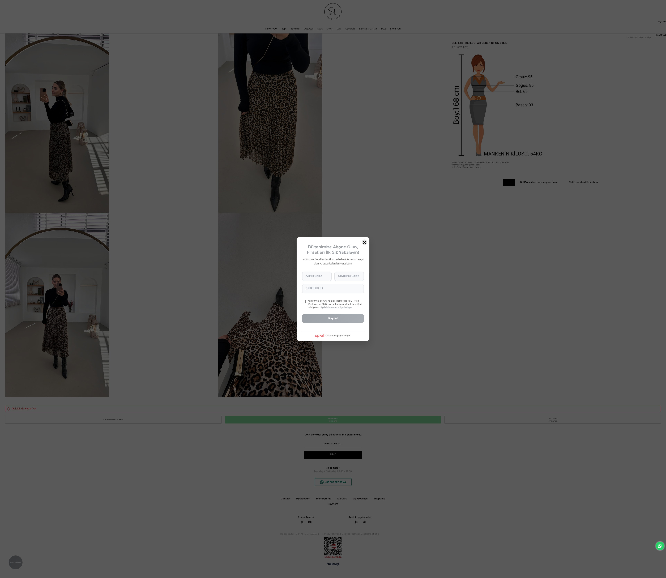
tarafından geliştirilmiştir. (338, 336)
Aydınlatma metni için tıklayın (336, 307)
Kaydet (333, 318)
